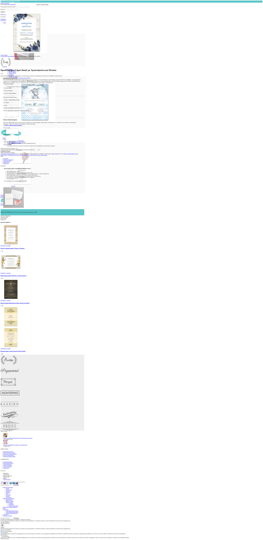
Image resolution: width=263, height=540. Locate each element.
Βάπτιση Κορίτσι (12, 71)
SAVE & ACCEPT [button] (5, 538)
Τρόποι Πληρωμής (7, 464)
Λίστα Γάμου (6, 102)
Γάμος (8, 56)
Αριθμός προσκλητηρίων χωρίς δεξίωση (12, 107)
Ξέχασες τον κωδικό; (5, 14)
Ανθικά (7, 488)
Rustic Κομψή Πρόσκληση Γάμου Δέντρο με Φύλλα (15, 303)
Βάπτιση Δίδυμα (12, 73)
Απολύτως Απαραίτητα (7, 531)
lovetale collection (71, 153)
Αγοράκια (11, 74)
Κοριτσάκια (11, 504)
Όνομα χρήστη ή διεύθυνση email (8, 6)
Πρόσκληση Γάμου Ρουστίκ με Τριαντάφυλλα (13, 275)
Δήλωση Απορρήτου (7, 465)
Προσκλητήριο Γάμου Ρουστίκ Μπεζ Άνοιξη (13, 351)
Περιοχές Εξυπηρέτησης (8, 455)
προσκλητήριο (33, 155)
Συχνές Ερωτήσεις (7, 466)
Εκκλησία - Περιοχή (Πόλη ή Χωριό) (11, 99)
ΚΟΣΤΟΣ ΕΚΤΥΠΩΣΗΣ (9, 141)
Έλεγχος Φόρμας (7, 144)
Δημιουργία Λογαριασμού (10, 4)
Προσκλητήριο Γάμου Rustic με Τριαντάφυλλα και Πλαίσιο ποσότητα (17, 149)
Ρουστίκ (12, 56)
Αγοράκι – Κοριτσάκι (13, 506)
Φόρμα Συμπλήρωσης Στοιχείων (10, 78)
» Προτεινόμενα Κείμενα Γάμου (8, 153)
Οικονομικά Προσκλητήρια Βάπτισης (17, 142)
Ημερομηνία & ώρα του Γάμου (10, 97)
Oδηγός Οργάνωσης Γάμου (9, 452)
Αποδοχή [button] (3, 522)
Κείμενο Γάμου (6, 127)
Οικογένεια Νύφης (7, 88)
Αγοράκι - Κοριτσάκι (13, 76)
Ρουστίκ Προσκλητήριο (42, 155)
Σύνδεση (3, 11)
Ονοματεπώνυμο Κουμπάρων (9, 93)
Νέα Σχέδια (8, 497)
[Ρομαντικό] (10, 376)
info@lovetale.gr (7, 479)
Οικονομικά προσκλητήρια (13, 155)
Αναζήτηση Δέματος (7, 461)
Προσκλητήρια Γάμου (25, 155)
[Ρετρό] (8, 387)
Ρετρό (7, 493)
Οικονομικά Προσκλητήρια (9, 456)
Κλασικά (8, 491)
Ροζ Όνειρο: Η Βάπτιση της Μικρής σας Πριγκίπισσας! (15, 445)
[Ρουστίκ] (9, 365)
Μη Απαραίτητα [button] (4, 535)
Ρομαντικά (8, 494)
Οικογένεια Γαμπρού (7, 90)
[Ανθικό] (10, 431)
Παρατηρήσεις (6, 134)
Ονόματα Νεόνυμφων (8, 84)
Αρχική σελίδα (4, 56)
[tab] (43, 158)
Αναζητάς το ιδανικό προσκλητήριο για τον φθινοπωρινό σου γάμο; (18, 438)
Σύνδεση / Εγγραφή (7, 515)
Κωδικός (3, 9)
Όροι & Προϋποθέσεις (8, 463)
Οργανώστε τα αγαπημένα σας (10, 454)
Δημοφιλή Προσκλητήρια (11, 513)
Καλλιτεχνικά (9, 489)
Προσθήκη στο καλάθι (5, 151)
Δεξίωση (5, 105)
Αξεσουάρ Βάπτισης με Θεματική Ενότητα (19, 78)
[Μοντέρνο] (10, 398)
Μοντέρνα (8, 492)
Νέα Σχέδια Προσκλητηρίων (12, 512)
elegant (64, 153)
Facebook (3, 19)
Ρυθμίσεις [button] (7, 522)
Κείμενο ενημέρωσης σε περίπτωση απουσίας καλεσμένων (16, 110)
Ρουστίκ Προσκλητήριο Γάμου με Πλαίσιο (13, 248)
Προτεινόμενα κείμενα (8, 451)
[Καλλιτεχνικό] (9, 420)
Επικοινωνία (6, 468)
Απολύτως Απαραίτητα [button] (6, 529)
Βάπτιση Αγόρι (9, 499)
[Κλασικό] (9, 409)
